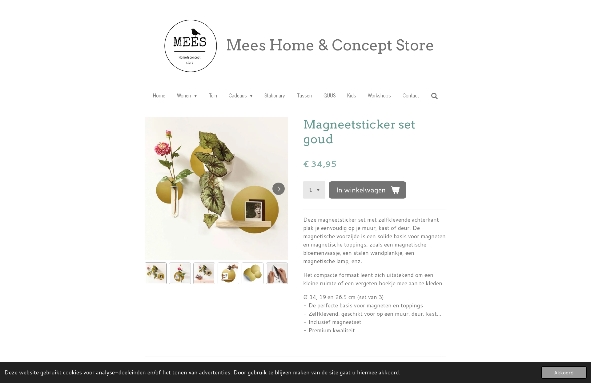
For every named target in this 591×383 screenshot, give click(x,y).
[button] (156, 273)
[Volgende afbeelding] (278, 189)
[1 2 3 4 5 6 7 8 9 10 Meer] (314, 190)
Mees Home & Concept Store (330, 45)
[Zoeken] (434, 96)
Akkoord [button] (564, 372)
